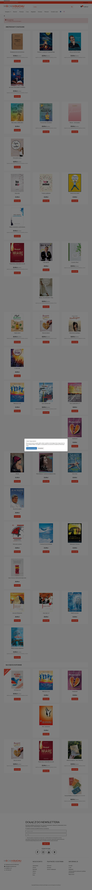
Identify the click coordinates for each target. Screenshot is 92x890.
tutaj (27, 445)
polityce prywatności (49, 444)
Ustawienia (40, 448)
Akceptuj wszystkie (31, 448)
